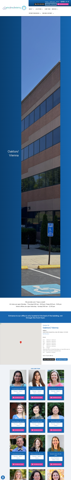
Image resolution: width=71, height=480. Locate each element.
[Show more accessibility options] (3, 477)
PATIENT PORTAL (51, 4)
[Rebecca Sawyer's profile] (37, 443)
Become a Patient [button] (48, 13)
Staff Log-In (52, 1)
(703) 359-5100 (40, 4)
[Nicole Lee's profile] (55, 410)
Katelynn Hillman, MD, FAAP (18, 421)
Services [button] (54, 9)
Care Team (47, 9)
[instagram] (68, 1)
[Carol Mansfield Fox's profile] (55, 378)
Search (57, 1)
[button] (20, 342)
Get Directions (46, 334)
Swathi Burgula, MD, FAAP (18, 389)
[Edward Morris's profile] (18, 443)
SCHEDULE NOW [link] (63, 4)
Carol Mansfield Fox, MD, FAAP (55, 389)
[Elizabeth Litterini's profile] (55, 443)
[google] (61, 1)
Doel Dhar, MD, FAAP (36, 389)
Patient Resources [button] (34, 13)
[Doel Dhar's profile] (37, 378)
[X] (66, 1)
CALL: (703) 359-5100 (49, 359)
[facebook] (62, 1)
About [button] (31, 9)
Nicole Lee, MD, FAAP (55, 421)
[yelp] (64, 1)
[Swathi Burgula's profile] (18, 378)
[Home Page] (14, 8)
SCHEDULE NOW (18, 397)
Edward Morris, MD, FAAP (18, 454)
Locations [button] (39, 9)
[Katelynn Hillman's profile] (18, 410)
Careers (47, 1)
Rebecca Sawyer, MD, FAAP (37, 454)
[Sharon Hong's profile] (37, 410)
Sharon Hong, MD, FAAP (37, 421)
